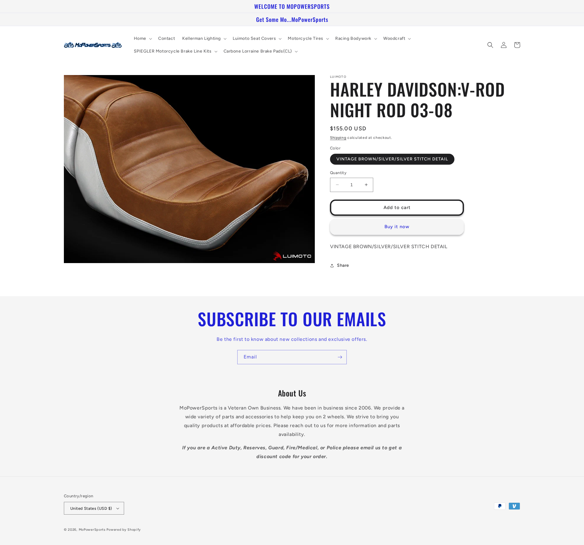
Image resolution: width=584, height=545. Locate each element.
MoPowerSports (92, 530)
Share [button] (343, 265)
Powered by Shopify (123, 530)
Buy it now (396, 226)
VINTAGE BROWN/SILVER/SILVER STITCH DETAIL (392, 159)
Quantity (338, 172)
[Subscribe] (339, 357)
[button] (142, 38)
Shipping (338, 137)
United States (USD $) (91, 508)
